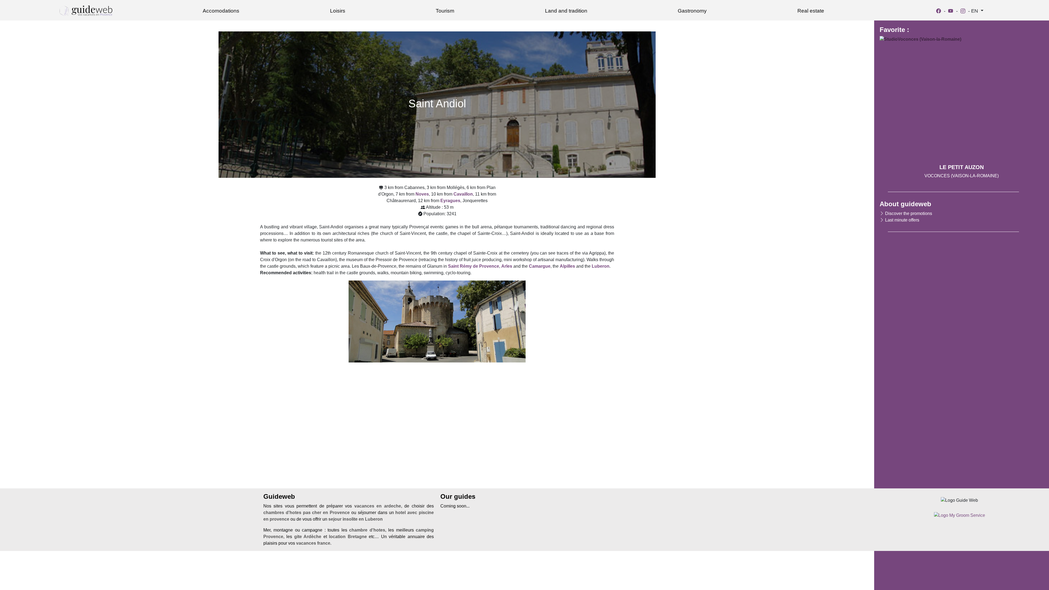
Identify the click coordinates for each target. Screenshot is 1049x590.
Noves (422, 194)
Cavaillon (463, 194)
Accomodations (221, 11)
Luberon (600, 266)
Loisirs (337, 11)
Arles (506, 266)
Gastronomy (692, 11)
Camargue (539, 266)
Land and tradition (566, 11)
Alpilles (567, 266)
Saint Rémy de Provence (473, 266)
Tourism (445, 11)
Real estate (810, 11)
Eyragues (450, 200)
